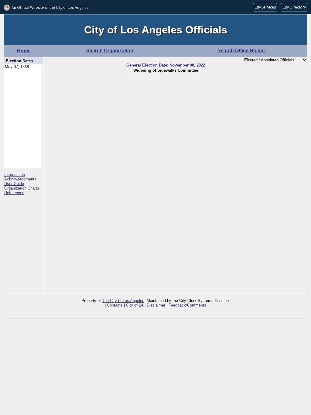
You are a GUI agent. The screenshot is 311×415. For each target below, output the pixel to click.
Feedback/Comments (187, 305)
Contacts (115, 305)
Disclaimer (156, 305)
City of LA (134, 305)
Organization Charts (21, 188)
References (14, 192)
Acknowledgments (20, 179)
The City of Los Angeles (123, 300)
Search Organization (109, 50)
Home (24, 50)
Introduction (14, 174)
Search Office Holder (241, 50)
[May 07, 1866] (22, 67)
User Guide (14, 183)
